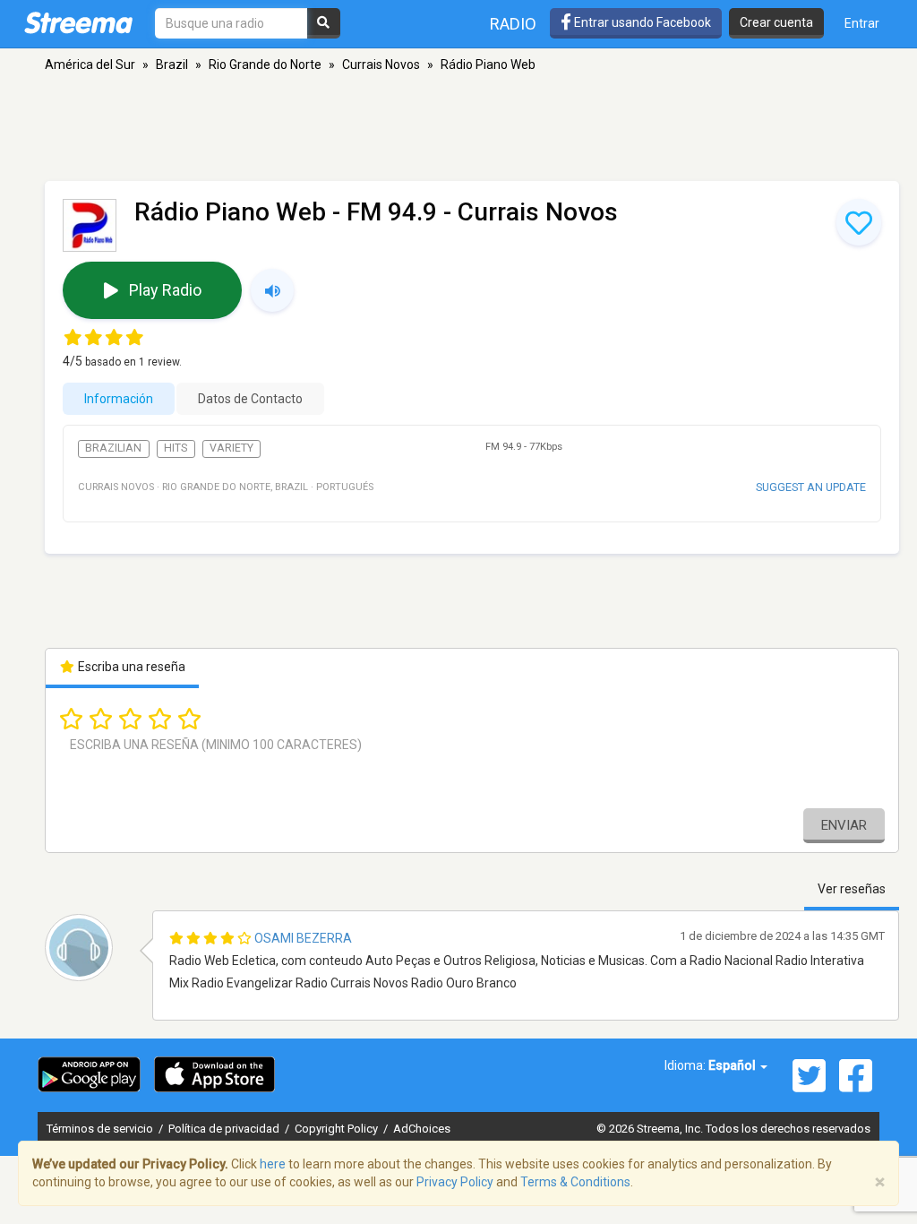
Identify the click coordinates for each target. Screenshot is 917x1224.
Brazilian (113, 448)
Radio (513, 23)
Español (733, 1065)
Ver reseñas (852, 889)
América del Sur (90, 64)
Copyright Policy (338, 1128)
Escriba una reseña (130, 666)
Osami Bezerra (303, 938)
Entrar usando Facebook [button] (641, 22)
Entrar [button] (861, 23)
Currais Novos (381, 64)
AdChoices (421, 1128)
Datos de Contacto (250, 399)
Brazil (172, 64)
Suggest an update (811, 487)
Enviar (844, 825)
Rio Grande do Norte (265, 64)
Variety (231, 448)
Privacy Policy (454, 1182)
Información (118, 399)
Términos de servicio (101, 1128)
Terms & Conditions (575, 1182)
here (273, 1164)
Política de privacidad (225, 1128)
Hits (175, 448)
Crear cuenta (776, 22)
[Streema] (78, 22)
